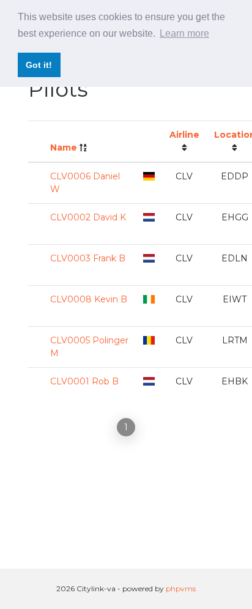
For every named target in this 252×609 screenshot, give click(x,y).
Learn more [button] (184, 33)
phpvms (181, 588)
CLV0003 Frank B (87, 258)
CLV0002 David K (88, 217)
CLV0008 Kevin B (88, 299)
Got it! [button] (39, 65)
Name (63, 147)
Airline (184, 134)
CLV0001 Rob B (84, 381)
